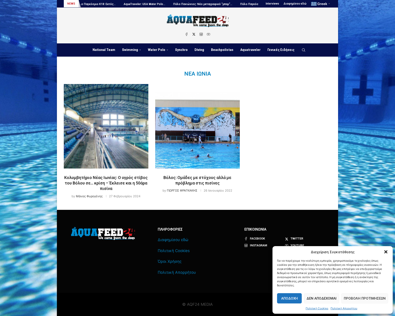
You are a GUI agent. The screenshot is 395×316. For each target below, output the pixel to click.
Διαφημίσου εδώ (295, 3)
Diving (199, 50)
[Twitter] (193, 34)
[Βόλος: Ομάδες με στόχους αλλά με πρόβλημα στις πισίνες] (197, 126)
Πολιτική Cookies (317, 308)
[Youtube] (208, 34)
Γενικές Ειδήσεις (280, 50)
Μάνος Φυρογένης (89, 196)
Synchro (181, 50)
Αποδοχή (289, 298)
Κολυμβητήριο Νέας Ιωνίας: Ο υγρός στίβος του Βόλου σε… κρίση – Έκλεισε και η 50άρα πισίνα (106, 183)
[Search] (303, 50)
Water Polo (156, 50)
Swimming (130, 50)
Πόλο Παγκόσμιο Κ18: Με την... (243, 4)
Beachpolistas (222, 50)
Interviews (272, 3)
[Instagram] (201, 34)
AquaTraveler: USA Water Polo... (127, 4)
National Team (104, 50)
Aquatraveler (250, 50)
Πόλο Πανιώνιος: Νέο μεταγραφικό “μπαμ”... (185, 4)
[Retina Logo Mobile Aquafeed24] (103, 233)
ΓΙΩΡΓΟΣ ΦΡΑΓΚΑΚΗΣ (182, 190)
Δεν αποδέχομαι (321, 298)
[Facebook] (186, 34)
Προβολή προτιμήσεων (365, 298)
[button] (386, 252)
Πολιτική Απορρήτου (344, 308)
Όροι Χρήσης (169, 261)
